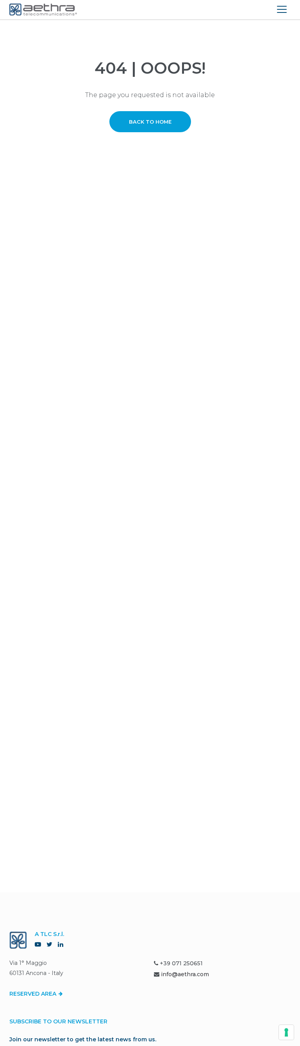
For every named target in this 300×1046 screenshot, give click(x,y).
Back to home (150, 122)
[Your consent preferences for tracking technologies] (286, 1032)
